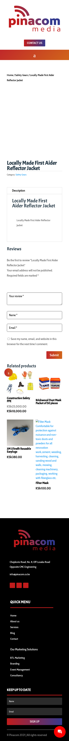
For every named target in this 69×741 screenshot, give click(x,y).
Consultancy (16, 675)
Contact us (34, 43)
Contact (14, 638)
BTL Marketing (17, 657)
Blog (12, 633)
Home (10, 75)
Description (18, 190)
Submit (54, 355)
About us (14, 621)
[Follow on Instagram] (25, 585)
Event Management (20, 669)
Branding (14, 663)
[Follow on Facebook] (12, 585)
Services (14, 627)
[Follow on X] (19, 585)
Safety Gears (21, 75)
